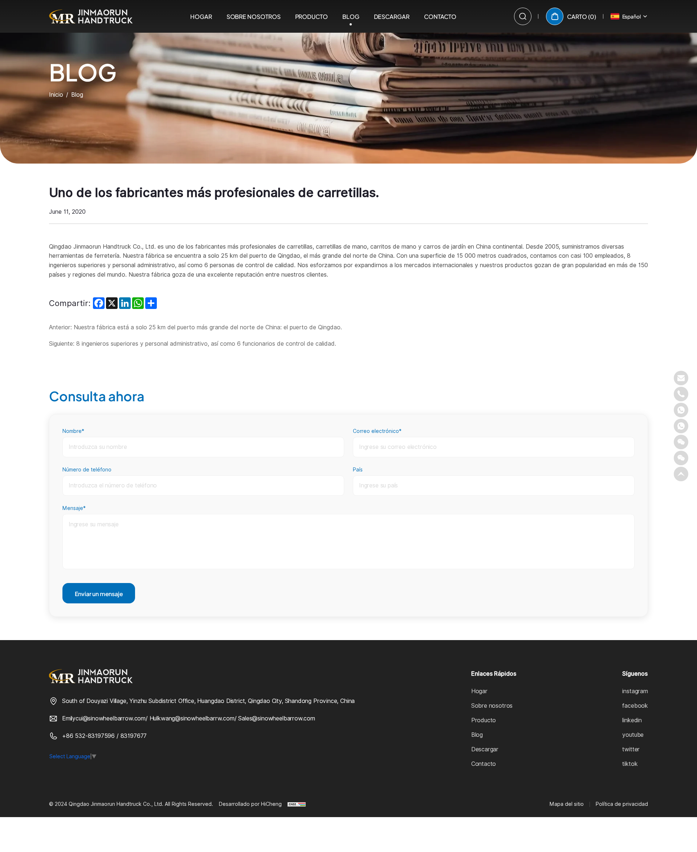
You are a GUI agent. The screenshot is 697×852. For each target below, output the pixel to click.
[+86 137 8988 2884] (681, 410)
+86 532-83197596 (89, 735)
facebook (635, 705)
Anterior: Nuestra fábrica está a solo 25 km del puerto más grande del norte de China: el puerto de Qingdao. (195, 327)
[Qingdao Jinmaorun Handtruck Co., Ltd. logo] (91, 16)
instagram (635, 691)
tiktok (629, 763)
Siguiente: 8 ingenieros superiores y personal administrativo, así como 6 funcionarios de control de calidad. (192, 343)
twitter (631, 749)
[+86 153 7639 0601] (681, 426)
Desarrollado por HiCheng (250, 804)
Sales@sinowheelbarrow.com (276, 718)
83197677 (134, 735)
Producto (311, 16)
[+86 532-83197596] (681, 394)
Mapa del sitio (567, 804)
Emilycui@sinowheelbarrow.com (104, 718)
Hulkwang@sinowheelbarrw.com (192, 718)
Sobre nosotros (254, 16)
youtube (633, 734)
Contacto (440, 16)
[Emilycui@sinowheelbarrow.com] (681, 378)
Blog (350, 16)
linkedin (632, 720)
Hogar (201, 16)
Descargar (391, 16)
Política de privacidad (622, 804)
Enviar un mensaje (99, 593)
